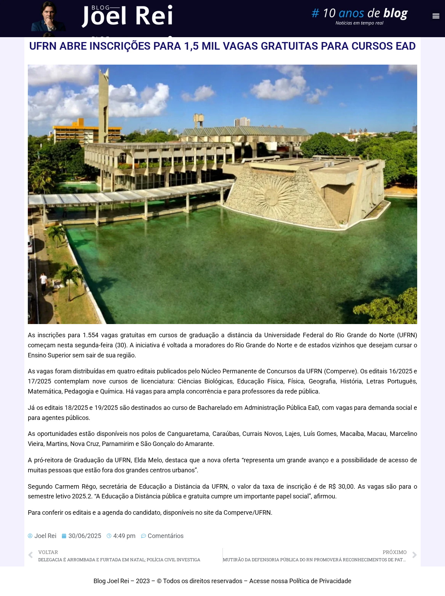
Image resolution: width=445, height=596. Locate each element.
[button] (436, 15)
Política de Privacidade (320, 581)
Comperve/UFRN (247, 512)
